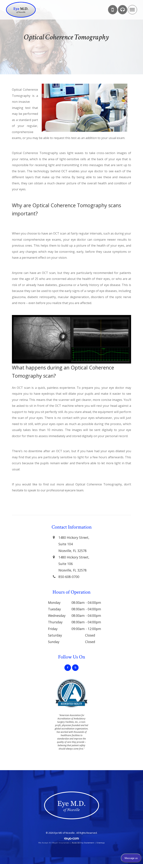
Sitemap (101, 843)
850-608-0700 (68, 576)
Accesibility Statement (83, 843)
